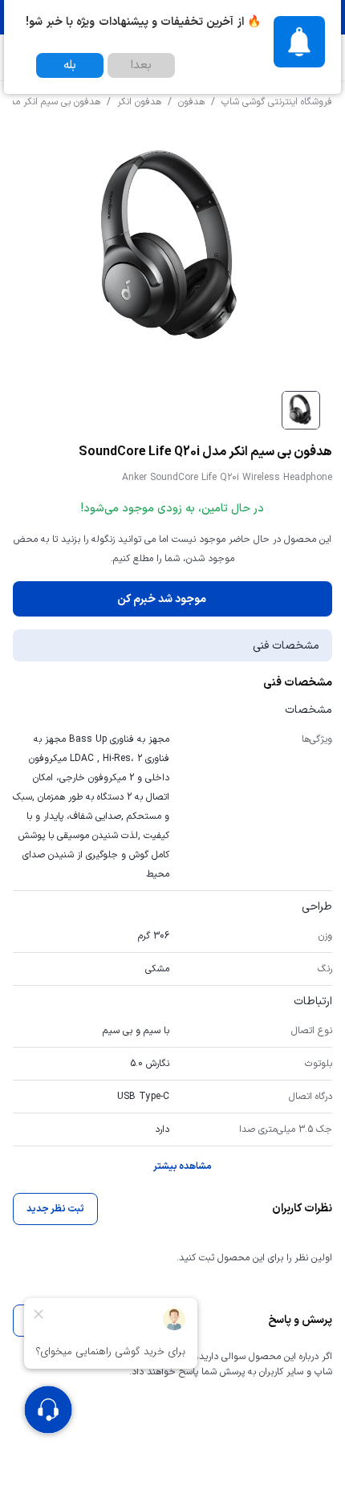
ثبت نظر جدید (55, 1209)
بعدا (141, 65)
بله (69, 65)
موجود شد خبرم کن (161, 599)
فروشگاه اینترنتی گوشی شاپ (276, 102)
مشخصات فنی (286, 645)
